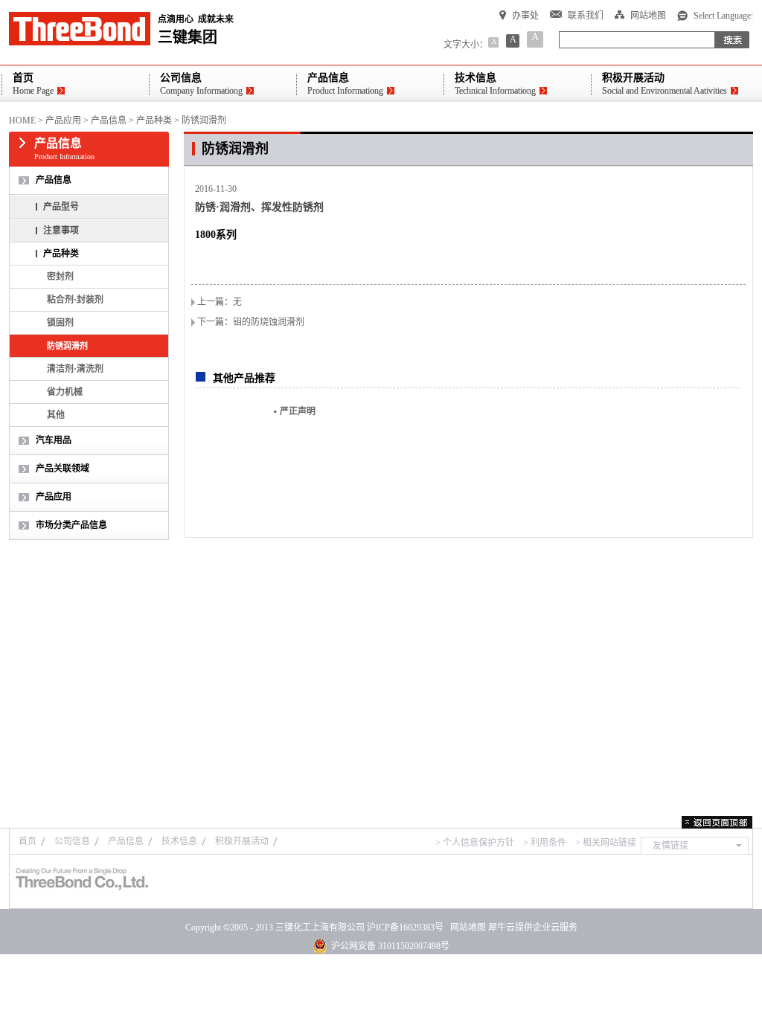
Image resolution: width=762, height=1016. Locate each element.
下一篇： (250, 322)
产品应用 (63, 120)
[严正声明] (229, 449)
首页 (27, 841)
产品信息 (109, 120)
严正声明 (298, 411)
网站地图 (466, 927)
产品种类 (154, 120)
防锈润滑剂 (204, 120)
